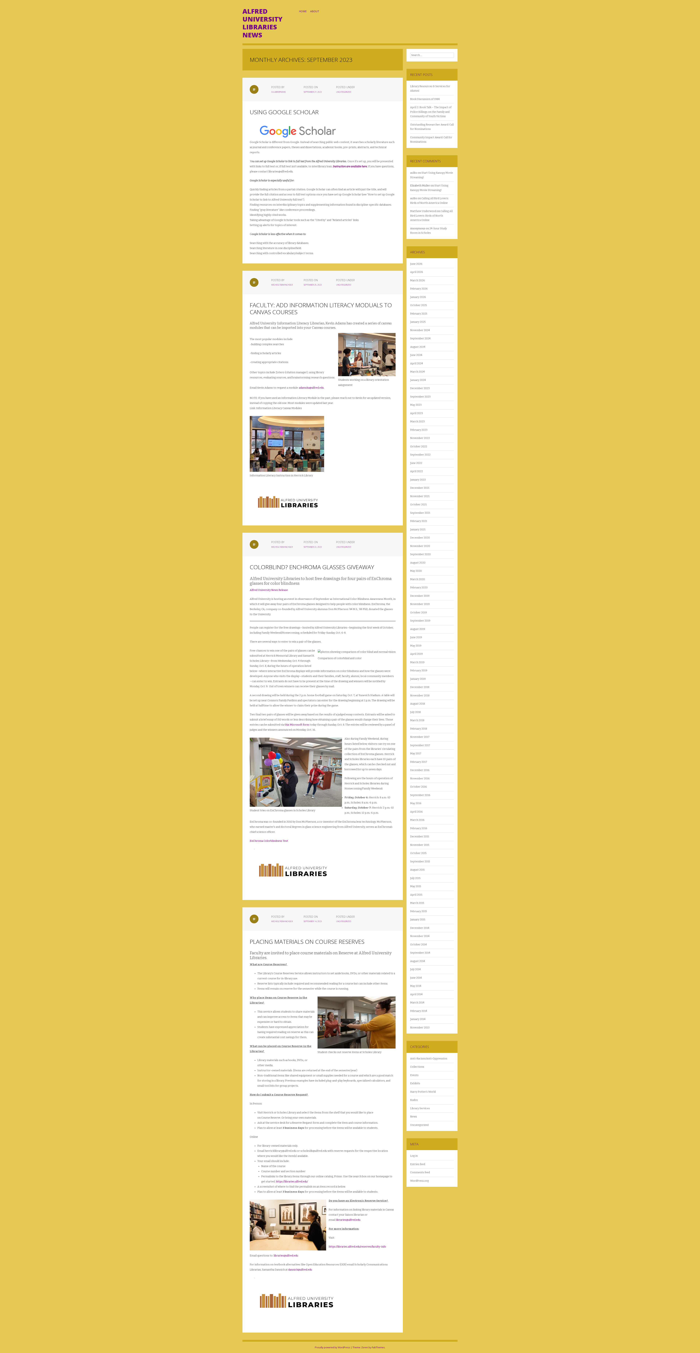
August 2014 (417, 961)
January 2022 (418, 479)
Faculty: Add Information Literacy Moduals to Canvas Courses (321, 308)
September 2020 (420, 554)
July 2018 (415, 712)
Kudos (414, 1100)
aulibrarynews (278, 92)
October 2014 (418, 944)
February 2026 (419, 288)
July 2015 (415, 878)
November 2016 (420, 778)
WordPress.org (419, 1180)
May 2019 (415, 645)
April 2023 (416, 413)
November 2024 (420, 330)
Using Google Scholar (284, 112)
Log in (414, 1155)
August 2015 (417, 869)
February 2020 (419, 587)
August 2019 (417, 629)
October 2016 (418, 786)
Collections (417, 1066)
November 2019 (420, 604)
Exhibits (415, 1083)
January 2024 (418, 380)
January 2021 (417, 529)
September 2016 (420, 795)
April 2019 (416, 654)
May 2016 (415, 803)
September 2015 (420, 861)
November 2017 (419, 737)
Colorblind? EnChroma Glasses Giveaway (312, 567)
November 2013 (419, 1027)
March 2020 (417, 579)
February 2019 (418, 670)
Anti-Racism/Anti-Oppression (428, 1058)
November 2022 (420, 438)
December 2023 (420, 388)
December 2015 (419, 836)
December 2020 (420, 537)
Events (414, 1075)
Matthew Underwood (423, 211)
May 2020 (416, 571)
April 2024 (416, 363)
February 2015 (418, 911)
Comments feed (420, 1172)
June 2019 (416, 637)
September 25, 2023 (313, 285)
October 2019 (418, 612)
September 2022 (420, 454)
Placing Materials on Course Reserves (307, 941)
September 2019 (420, 620)
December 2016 (419, 770)
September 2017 (420, 745)
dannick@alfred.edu (300, 1269)
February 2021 (418, 521)
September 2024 (420, 338)
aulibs (413, 172)
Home (303, 11)
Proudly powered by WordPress (332, 1347)
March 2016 (417, 820)
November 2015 (419, 845)
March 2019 (417, 662)
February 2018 (418, 728)
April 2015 (416, 894)
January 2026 (418, 297)
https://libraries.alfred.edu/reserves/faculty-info (357, 1246)
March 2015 (417, 903)
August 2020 (417, 562)
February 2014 (418, 1011)
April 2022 (416, 471)
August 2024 (417, 346)
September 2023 (420, 396)
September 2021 (420, 512)
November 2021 (419, 496)
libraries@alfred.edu (348, 1219)
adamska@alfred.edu (311, 387)
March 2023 (417, 421)
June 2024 (416, 355)
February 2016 (418, 828)
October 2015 (418, 853)
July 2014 (415, 969)
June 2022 (416, 463)
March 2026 (417, 280)
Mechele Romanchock (282, 285)
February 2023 (418, 429)
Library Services (420, 1108)
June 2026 (416, 263)
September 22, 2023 (313, 547)
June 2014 (416, 977)
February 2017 (418, 762)
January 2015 (417, 919)
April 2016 (416, 811)
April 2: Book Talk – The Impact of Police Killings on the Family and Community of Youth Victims (430, 112)
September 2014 (420, 952)
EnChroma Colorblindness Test (269, 841)
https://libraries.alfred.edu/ (292, 1181)
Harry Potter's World (423, 1091)
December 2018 (419, 687)
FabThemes (378, 1347)
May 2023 (416, 404)
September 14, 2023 (313, 921)
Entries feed (417, 1164)
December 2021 (419, 487)
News (413, 1116)
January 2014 (417, 1019)
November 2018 (419, 695)
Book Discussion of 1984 (425, 99)
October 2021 (418, 504)
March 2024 (417, 371)
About (314, 11)
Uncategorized (343, 92)
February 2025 (418, 313)
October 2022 (418, 446)
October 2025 (418, 305)
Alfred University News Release (269, 590)
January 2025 (418, 321)
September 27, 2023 (313, 92)
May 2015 (415, 886)
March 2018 (417, 720)
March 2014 (417, 1002)
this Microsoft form (297, 724)
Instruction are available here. (350, 166)
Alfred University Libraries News (262, 23)
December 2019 (419, 596)
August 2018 (417, 703)
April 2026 (416, 272)
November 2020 (420, 546)
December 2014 (419, 928)
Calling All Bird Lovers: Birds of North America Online (431, 216)
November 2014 (419, 936)
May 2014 (415, 986)
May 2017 (415, 753)
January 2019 (418, 679)
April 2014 (416, 994)
